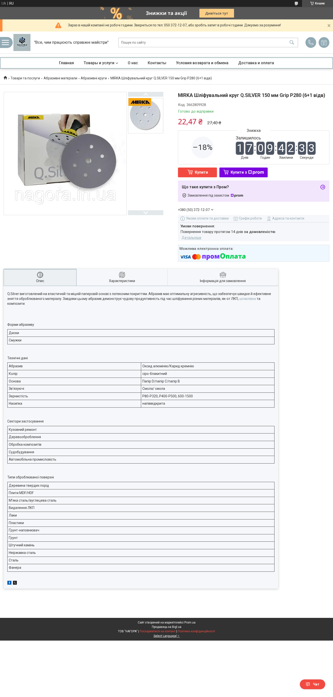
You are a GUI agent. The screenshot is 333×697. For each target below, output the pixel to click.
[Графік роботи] (324, 42)
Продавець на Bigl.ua (166, 627)
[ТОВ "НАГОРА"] (21, 42)
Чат (316, 684)
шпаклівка (247, 299)
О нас (133, 63)
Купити (201, 172)
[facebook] (9, 583)
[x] (15, 583)
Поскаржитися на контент (158, 631)
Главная (66, 63)
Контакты (157, 63)
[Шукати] (292, 42)
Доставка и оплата (256, 63)
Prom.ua (190, 622)
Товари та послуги (25, 78)
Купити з (239, 172)
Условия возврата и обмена (202, 63)
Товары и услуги (99, 63)
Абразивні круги (94, 78)
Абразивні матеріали (60, 78)
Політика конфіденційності (196, 631)
